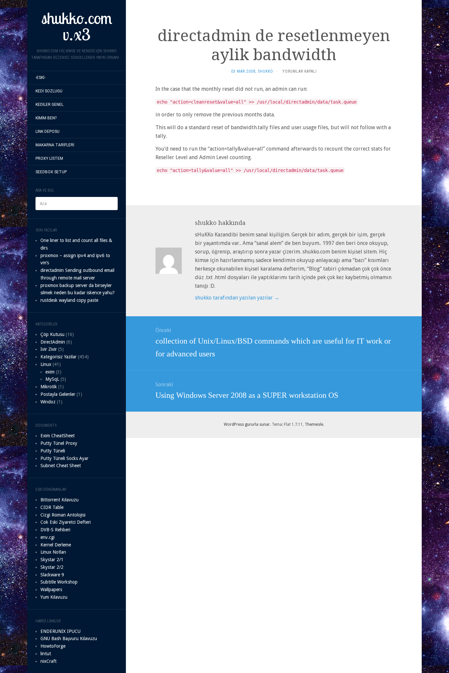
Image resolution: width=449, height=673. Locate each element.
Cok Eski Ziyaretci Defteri (65, 522)
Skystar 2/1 (51, 559)
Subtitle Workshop (59, 582)
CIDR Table (51, 507)
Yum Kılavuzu (53, 597)
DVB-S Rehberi (55, 529)
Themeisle (314, 424)
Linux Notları (53, 552)
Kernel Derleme (55, 544)
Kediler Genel (49, 104)
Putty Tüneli (52, 450)
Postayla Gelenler (57, 394)
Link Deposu (47, 131)
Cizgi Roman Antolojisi (62, 514)
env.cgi (47, 537)
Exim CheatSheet (57, 435)
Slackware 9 (52, 574)
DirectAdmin (52, 342)
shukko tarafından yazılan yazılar (237, 298)
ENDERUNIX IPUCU (60, 631)
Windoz (48, 401)
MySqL (52, 379)
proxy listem (49, 158)
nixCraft (48, 661)
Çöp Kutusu (52, 334)
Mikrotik (48, 386)
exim (50, 371)
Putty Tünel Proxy (58, 443)
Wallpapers (51, 589)
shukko (265, 71)
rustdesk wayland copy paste (69, 300)
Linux (45, 364)
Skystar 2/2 (51, 567)
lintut (45, 653)
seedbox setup (51, 172)
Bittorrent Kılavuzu (59, 499)
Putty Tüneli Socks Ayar (64, 458)
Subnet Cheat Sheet (60, 465)
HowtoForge (52, 646)
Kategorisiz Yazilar (58, 356)
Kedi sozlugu (48, 91)
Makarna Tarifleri (54, 145)
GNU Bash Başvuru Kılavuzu (68, 638)
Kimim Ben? (46, 118)
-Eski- (40, 77)
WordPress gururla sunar (247, 424)
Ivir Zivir (48, 349)
